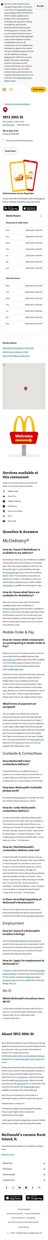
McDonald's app (12, 573)
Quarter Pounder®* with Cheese (28, 1059)
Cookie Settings (23, 1227)
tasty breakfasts (30, 1056)
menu (16, 1053)
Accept (40, 6)
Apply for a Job (8, 1155)
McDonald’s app (19, 798)
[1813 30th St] (26, 388)
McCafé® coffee (16, 1056)
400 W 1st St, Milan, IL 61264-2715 (16, 356)
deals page (21, 1084)
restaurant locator (21, 1081)
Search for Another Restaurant (17, 104)
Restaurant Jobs (32, 977)
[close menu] (4, 89)
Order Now (38, 90)
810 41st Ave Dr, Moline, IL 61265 (15, 352)
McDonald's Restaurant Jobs (21, 941)
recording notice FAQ (35, 916)
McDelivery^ (23, 1077)
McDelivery (8, 586)
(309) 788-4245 (23, 125)
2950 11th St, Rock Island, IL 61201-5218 (18, 348)
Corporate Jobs (9, 980)
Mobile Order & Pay (15, 669)
